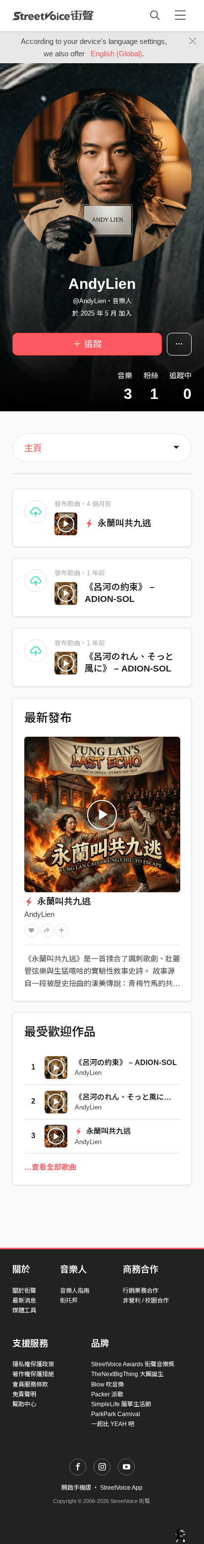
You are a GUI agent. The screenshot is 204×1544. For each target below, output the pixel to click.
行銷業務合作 (140, 1290)
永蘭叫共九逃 (123, 523)
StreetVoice (53, 15)
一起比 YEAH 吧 (112, 1424)
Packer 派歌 (107, 1394)
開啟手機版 (76, 1487)
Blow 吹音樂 (107, 1384)
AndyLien (39, 914)
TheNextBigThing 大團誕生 (127, 1374)
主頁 (33, 448)
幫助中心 (24, 1404)
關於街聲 (24, 1290)
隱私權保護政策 (33, 1364)
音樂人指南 (75, 1290)
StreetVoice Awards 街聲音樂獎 (132, 1364)
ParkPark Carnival (115, 1414)
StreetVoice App (121, 1487)
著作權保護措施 (33, 1374)
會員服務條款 (30, 1384)
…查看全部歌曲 (50, 1167)
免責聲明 (24, 1394)
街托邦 (69, 1300)
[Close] (193, 41)
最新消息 (24, 1300)
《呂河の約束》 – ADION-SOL (126, 1062)
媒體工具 (24, 1310)
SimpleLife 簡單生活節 (121, 1404)
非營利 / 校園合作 (146, 1300)
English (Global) (116, 53)
